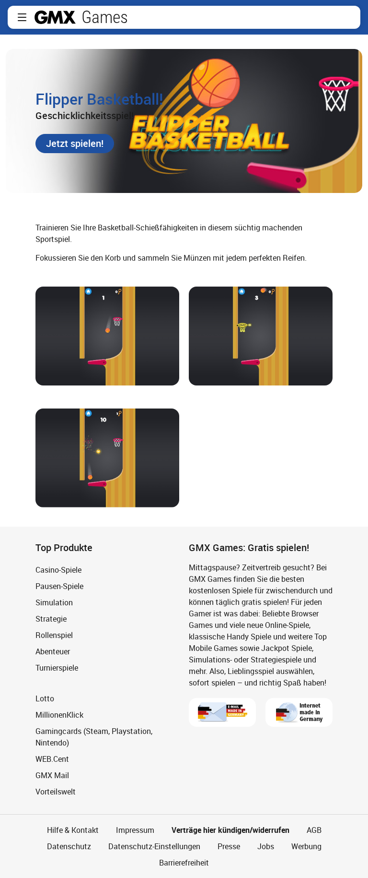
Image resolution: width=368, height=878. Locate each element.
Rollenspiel (54, 635)
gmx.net (55, 17)
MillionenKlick (59, 715)
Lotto (44, 698)
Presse (229, 846)
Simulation (54, 602)
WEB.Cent (52, 759)
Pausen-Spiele (59, 586)
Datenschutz (69, 846)
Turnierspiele (56, 667)
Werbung (306, 846)
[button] (22, 17)
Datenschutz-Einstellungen (154, 846)
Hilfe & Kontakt (73, 830)
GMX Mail (52, 775)
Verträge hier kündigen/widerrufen (230, 830)
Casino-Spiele (58, 570)
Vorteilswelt (55, 791)
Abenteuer (52, 651)
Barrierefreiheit (184, 862)
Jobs (265, 846)
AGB (314, 830)
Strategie (51, 618)
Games (104, 17)
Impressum (135, 830)
